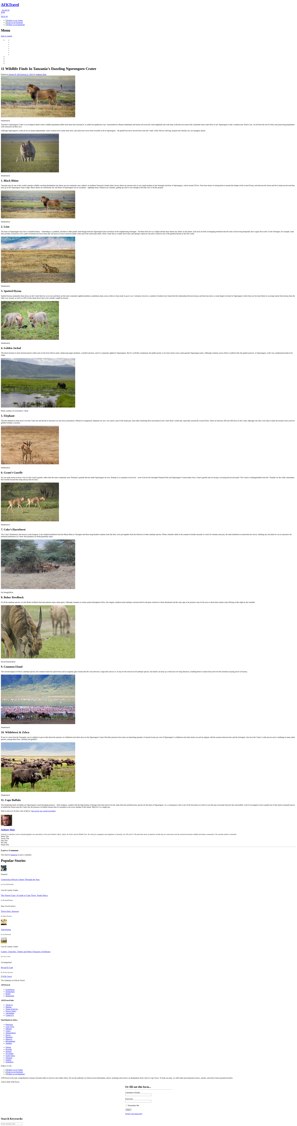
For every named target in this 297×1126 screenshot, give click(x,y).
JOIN (3, 12)
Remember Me (133, 1105)
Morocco (9, 1039)
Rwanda (9, 1049)
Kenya (8, 1035)
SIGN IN (4, 17)
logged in (14, 855)
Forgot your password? (133, 1114)
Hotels (8, 994)
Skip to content (6, 36)
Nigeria (8, 1047)
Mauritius (9, 1037)
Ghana (8, 1031)
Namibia (9, 1043)
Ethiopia (9, 1029)
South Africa (10, 1056)
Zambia (8, 1060)
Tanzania (9, 1058)
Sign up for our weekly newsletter (43, 811)
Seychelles (9, 1054)
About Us (9, 1005)
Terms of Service (12, 1009)
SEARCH (5, 10)
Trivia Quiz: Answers (10, 911)
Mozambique (10, 1041)
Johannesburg (11, 1033)
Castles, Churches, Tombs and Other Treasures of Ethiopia (25, 951)
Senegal (8, 1051)
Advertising (6, 929)
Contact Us (10, 1015)
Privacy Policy (11, 1011)
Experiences (10, 990)
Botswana (9, 1025)
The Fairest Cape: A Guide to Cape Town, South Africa (24, 895)
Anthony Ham (41, 74)
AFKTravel (10, 4)
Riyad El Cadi (7, 967)
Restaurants (10, 996)
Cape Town (10, 1027)
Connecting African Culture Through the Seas (20, 879)
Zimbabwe (9, 1062)
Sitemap (8, 1007)
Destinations (10, 992)
